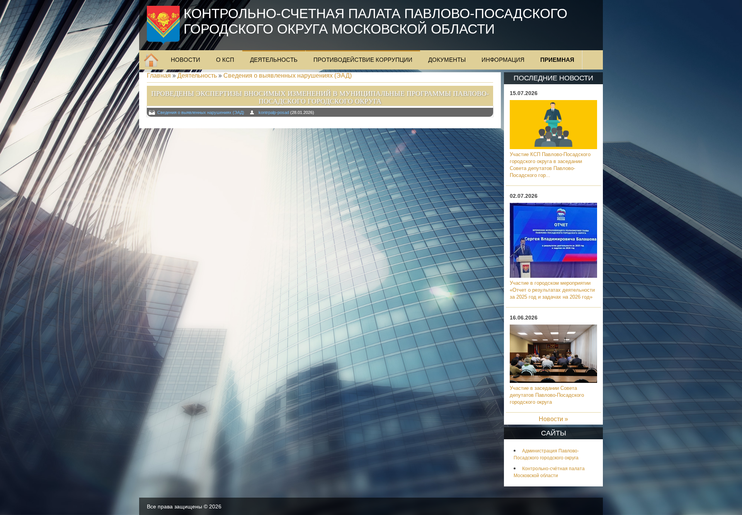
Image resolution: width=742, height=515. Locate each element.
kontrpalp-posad (274, 112)
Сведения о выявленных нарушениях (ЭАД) (287, 75)
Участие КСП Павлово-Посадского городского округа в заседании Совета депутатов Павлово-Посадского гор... (550, 164)
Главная (159, 75)
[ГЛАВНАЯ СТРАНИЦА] (151, 60)
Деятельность (197, 75)
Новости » (553, 419)
